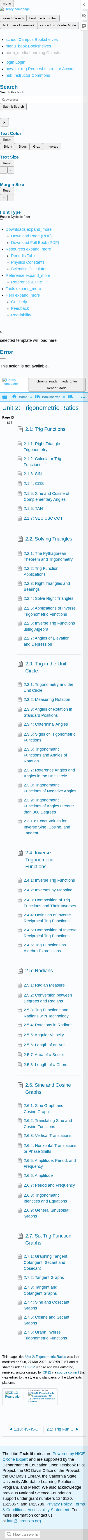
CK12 (47, 1372)
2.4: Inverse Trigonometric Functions (40, 860)
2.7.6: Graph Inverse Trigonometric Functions (45, 1335)
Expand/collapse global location (83, 396)
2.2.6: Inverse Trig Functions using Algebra (49, 626)
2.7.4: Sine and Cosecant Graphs (46, 1305)
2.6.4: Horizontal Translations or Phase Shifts (50, 1148)
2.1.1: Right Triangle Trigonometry (42, 446)
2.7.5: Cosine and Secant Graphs (46, 1320)
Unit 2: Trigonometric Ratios (45, 1357)
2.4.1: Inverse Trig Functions (49, 880)
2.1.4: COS (34, 483)
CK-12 (30, 1367)
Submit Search (13, 106)
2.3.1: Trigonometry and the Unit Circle (48, 687)
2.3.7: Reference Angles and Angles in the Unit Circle (49, 773)
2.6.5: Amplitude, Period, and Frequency (50, 1163)
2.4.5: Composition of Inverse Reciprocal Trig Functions (50, 933)
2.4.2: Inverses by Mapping (48, 890)
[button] (20, 308)
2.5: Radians (39, 970)
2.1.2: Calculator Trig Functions (42, 461)
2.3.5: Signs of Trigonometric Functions (49, 737)
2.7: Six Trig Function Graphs (48, 1239)
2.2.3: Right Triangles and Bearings (47, 586)
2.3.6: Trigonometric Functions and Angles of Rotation (45, 755)
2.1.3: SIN (33, 473)
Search (9, 1534)
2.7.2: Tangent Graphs (44, 1277)
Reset (7, 139)
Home (23, 397)
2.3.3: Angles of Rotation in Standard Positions (48, 712)
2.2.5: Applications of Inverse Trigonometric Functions (50, 611)
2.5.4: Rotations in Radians (48, 1025)
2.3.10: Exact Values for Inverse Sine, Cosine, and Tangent (47, 827)
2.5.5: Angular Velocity (44, 1035)
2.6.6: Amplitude (38, 1175)
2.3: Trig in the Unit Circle (45, 667)
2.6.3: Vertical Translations (47, 1135)
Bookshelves (51, 397)
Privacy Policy (59, 1504)
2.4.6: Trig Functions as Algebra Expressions (45, 948)
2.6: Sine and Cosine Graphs (48, 1088)
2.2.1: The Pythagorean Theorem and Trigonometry (48, 556)
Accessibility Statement (48, 1510)
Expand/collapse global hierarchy (7, 397)
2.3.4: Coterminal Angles (46, 724)
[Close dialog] (3, 358)
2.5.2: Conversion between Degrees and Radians (48, 998)
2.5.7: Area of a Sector (44, 1054)
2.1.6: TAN (33, 508)
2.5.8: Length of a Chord (45, 1064)
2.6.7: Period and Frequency (49, 1185)
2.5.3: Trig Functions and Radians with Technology (46, 1013)
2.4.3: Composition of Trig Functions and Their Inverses (50, 903)
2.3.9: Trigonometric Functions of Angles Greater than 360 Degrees (49, 806)
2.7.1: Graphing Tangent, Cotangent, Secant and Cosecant (46, 1262)
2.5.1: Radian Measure (44, 985)
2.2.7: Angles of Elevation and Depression (46, 641)
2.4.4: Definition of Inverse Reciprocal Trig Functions (47, 918)
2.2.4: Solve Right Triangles (48, 598)
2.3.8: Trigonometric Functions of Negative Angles (50, 788)
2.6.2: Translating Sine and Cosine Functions (48, 1123)
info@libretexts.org (23, 1521)
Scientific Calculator (29, 269)
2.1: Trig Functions (45, 429)
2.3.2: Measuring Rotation (47, 699)
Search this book (12, 92)
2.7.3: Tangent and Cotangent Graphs (40, 1290)
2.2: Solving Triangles (48, 539)
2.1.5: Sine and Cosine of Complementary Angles (46, 496)
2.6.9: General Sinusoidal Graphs (46, 1213)
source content (68, 1372)
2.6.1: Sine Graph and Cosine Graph (43, 1108)
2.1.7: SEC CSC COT (43, 518)
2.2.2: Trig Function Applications (41, 571)
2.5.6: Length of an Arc (44, 1045)
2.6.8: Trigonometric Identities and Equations (45, 1198)
